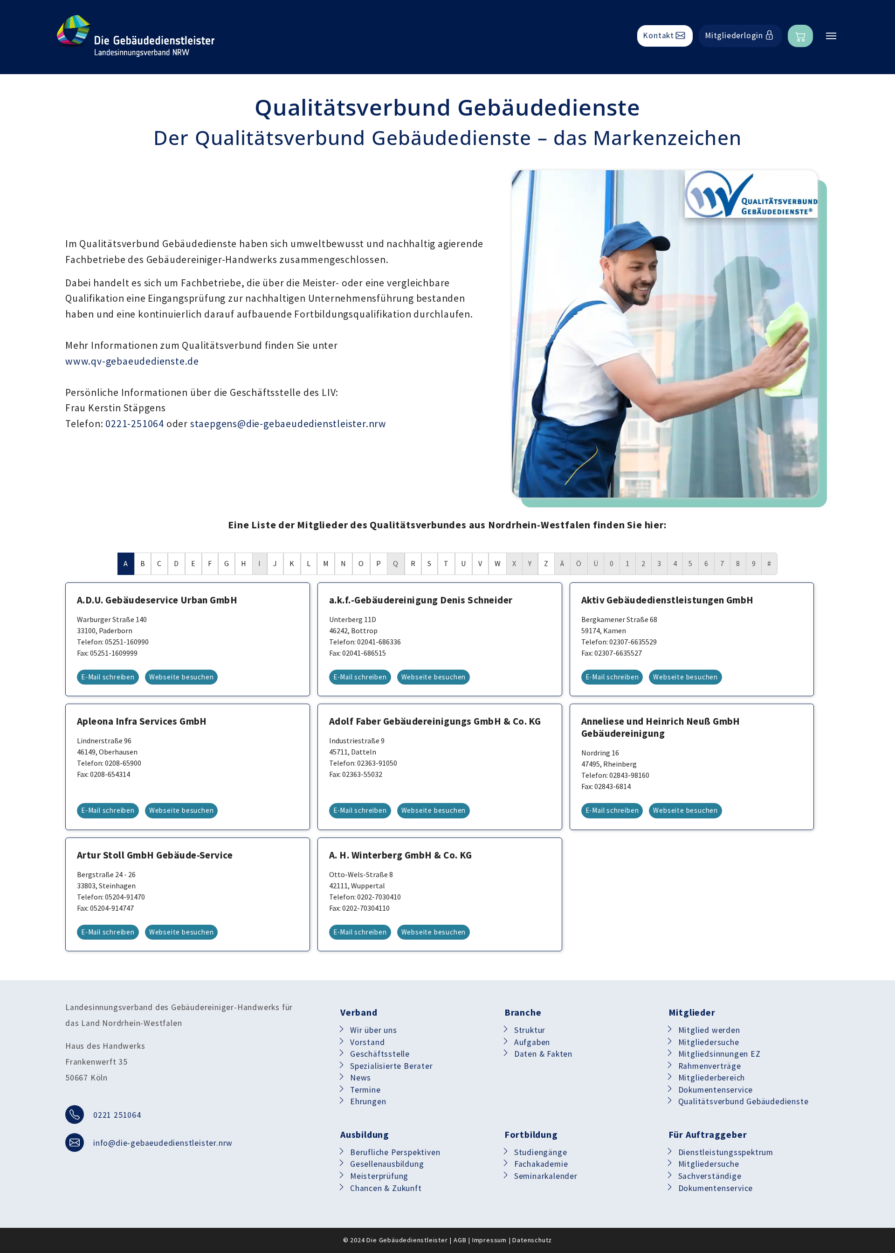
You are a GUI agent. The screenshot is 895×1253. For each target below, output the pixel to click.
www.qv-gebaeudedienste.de (132, 361)
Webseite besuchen (181, 676)
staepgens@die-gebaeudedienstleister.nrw (288, 423)
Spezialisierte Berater (391, 1066)
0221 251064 (117, 1115)
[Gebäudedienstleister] (135, 36)
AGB (460, 1240)
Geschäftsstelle (380, 1054)
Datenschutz (532, 1240)
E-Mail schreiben (108, 676)
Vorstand (367, 1042)
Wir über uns (373, 1030)
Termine (365, 1090)
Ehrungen (368, 1101)
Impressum (489, 1240)
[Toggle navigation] (831, 36)
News (360, 1078)
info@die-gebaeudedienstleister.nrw (163, 1143)
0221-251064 (134, 423)
